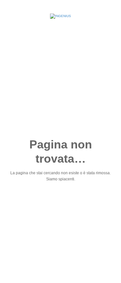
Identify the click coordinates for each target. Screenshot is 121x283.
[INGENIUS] (60, 16)
